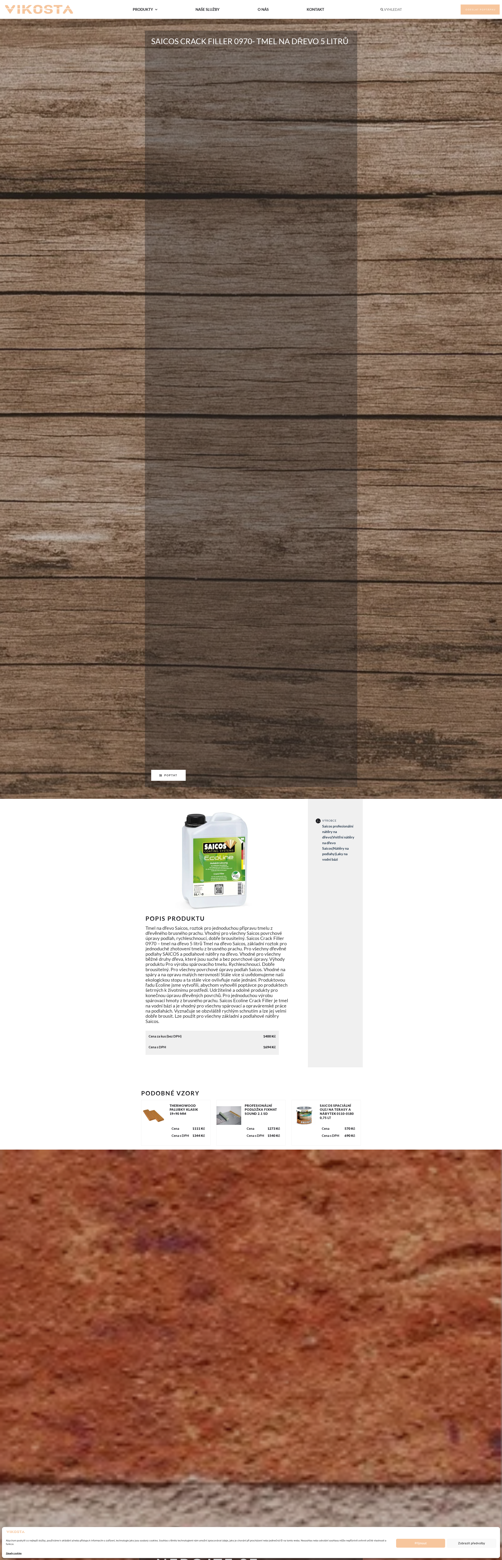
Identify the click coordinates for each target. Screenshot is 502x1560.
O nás (263, 9)
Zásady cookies (14, 1553)
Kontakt (315, 9)
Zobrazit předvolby (471, 1543)
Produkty (143, 9)
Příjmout (421, 1543)
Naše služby (207, 9)
